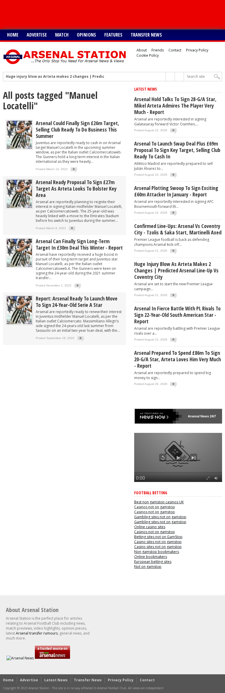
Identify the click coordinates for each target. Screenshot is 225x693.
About (142, 50)
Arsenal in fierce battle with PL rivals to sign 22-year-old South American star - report (177, 314)
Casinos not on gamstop (154, 506)
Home (12, 35)
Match (62, 35)
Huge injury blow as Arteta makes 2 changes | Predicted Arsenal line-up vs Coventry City (88, 76)
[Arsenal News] (20, 658)
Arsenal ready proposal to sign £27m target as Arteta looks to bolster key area (76, 188)
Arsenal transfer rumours (37, 633)
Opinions (86, 35)
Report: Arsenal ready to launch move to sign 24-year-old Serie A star (76, 301)
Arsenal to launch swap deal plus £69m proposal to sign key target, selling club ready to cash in (177, 150)
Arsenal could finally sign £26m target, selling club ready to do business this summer (77, 129)
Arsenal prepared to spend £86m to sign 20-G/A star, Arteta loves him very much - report (177, 359)
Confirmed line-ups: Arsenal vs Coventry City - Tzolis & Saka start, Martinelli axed (177, 229)
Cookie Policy (148, 55)
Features (113, 35)
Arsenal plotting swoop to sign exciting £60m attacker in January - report (176, 191)
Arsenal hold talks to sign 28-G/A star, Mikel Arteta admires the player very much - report (175, 105)
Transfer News (146, 35)
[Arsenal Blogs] (52, 658)
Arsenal (194, 416)
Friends (157, 50)
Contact (174, 50)
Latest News (56, 680)
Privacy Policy (197, 50)
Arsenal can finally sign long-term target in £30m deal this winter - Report (79, 244)
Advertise (37, 35)
